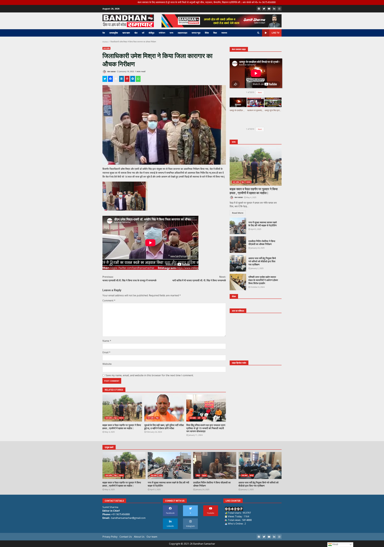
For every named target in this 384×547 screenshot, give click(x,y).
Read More (237, 212)
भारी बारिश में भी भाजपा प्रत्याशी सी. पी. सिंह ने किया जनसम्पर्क (199, 278)
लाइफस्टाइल (182, 33)
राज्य (171, 33)
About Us (139, 536)
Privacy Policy (109, 536)
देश (103, 33)
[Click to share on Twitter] (104, 79)
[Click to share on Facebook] (110, 79)
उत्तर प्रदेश (106, 48)
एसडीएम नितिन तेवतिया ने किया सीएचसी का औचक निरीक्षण (238, 244)
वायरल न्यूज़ (196, 33)
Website (107, 364)
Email (106, 352)
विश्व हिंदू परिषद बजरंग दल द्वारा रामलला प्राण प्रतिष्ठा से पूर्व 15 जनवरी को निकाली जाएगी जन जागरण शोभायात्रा (206, 408)
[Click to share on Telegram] (132, 79)
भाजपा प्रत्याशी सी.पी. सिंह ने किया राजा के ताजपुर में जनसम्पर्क (129, 278)
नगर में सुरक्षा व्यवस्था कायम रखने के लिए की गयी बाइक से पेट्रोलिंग (238, 226)
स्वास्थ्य (224, 33)
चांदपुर (198, 475)
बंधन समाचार (111, 71)
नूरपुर (160, 475)
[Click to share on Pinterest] (127, 79)
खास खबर (126, 33)
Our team (152, 536)
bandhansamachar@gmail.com (128, 518)
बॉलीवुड (151, 33)
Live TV (275, 33)
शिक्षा (215, 33)
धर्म (143, 33)
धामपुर (204, 418)
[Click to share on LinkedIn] (121, 79)
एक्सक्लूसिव (113, 33)
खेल (135, 33)
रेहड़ (115, 418)
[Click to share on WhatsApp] (138, 79)
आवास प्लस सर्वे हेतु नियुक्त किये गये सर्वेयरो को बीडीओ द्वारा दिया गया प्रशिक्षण (238, 263)
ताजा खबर (154, 475)
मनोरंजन (162, 33)
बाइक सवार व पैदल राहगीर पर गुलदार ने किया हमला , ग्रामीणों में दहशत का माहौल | (122, 408)
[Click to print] (116, 79)
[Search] (258, 33)
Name (106, 340)
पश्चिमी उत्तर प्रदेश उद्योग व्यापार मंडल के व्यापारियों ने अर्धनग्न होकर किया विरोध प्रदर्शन (238, 282)
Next (260, 92)
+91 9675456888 (120, 514)
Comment (108, 300)
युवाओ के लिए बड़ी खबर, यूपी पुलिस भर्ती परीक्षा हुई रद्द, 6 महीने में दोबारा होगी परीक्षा (164, 408)
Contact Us (126, 536)
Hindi (335, 544)
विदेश (207, 33)
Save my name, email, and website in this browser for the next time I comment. (150, 375)
